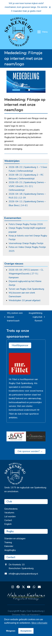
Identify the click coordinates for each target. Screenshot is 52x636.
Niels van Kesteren (30, 614)
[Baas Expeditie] (16, 436)
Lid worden (10, 516)
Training (8, 542)
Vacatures (9, 512)
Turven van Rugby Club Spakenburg (26, 289)
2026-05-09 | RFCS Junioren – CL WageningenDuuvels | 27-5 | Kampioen (26, 273)
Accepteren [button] (26, 631)
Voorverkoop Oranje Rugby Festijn (26, 243)
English (8, 524)
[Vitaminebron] (35, 436)
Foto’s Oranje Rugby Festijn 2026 (26, 224)
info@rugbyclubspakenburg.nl (23, 573)
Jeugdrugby (10, 550)
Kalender (8, 546)
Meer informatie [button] (39, 623)
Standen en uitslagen (14, 538)
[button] (49, 7)
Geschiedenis (11, 508)
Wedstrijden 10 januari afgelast (24, 300)
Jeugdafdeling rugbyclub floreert (34, 317)
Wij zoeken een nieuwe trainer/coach (13, 317)
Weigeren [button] (10, 631)
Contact (8, 520)
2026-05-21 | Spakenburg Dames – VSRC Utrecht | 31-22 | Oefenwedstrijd (27, 186)
